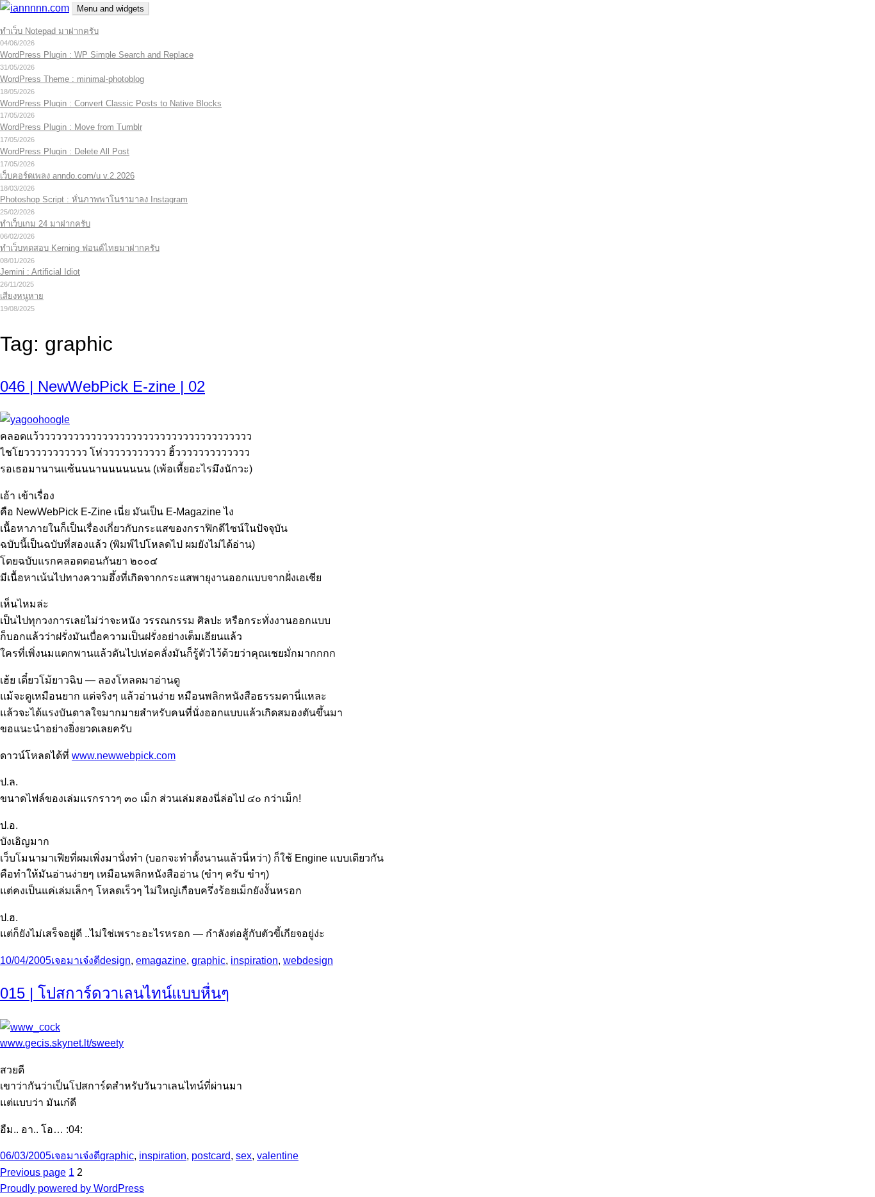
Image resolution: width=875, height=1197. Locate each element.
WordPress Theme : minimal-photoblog (72, 79)
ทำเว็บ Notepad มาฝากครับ (49, 31)
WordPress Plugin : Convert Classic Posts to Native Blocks (111, 103)
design (115, 960)
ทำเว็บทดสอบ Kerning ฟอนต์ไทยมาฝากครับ (79, 248)
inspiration (254, 960)
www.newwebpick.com (124, 755)
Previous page (33, 1172)
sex (244, 1155)
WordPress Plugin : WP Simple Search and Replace (96, 55)
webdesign (308, 960)
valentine (277, 1155)
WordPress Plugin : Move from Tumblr (71, 127)
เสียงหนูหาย (22, 296)
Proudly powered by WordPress (72, 1188)
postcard (211, 1155)
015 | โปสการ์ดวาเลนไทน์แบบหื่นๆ (114, 993)
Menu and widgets (110, 8)
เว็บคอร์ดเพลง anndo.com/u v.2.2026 (67, 176)
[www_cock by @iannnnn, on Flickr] (30, 1027)
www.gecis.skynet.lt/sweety (62, 1043)
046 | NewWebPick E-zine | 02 (102, 386)
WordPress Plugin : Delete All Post (64, 151)
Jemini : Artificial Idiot (40, 272)
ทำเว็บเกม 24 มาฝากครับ (45, 224)
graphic (208, 960)
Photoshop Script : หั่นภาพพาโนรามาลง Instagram (94, 199)
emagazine (161, 960)
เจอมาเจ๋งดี (75, 960)
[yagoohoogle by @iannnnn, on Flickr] (35, 419)
